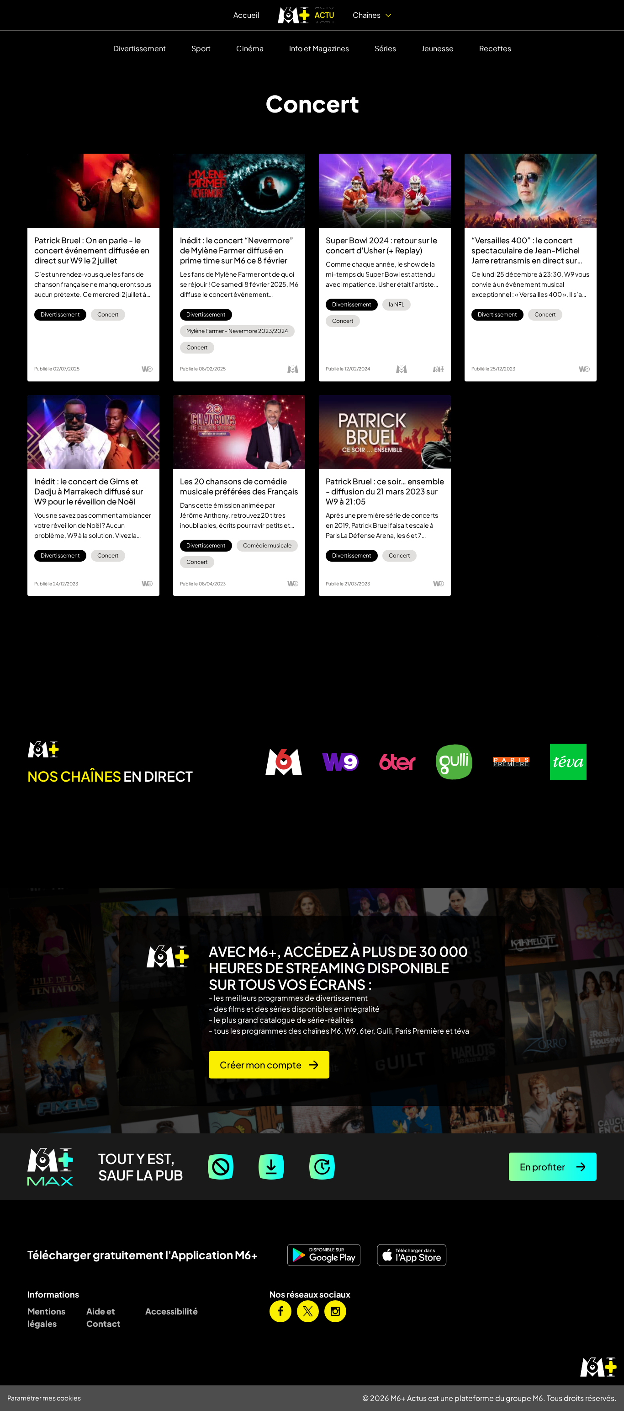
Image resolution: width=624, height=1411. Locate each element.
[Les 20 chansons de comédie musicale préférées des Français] (239, 432)
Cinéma (250, 48)
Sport (201, 48)
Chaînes (367, 15)
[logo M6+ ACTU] (306, 15)
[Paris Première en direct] (511, 762)
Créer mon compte (260, 1064)
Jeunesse (438, 48)
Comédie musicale (267, 545)
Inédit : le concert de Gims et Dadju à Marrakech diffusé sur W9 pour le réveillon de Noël (88, 491)
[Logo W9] (147, 369)
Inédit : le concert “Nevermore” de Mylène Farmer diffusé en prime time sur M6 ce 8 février (236, 250)
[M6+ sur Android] (327, 1255)
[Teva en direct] (568, 762)
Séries (385, 48)
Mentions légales (46, 1317)
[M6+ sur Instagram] (335, 1311)
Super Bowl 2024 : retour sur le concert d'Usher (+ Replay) (381, 245)
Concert (108, 314)
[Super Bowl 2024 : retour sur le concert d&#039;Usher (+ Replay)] (385, 191)
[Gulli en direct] (454, 762)
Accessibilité (167, 1311)
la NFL (396, 304)
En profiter (542, 1166)
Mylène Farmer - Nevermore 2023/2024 (237, 330)
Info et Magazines (319, 48)
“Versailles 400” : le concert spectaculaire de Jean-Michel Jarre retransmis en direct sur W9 (525, 250)
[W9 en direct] (340, 762)
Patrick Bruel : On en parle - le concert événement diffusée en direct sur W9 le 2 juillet (91, 250)
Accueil (246, 15)
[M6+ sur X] (308, 1311)
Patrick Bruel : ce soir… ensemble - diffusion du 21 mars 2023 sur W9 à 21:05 (385, 491)
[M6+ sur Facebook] (280, 1311)
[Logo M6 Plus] (438, 369)
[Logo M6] (292, 369)
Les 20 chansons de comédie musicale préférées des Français (239, 486)
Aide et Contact (103, 1317)
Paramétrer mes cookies (44, 1398)
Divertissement (139, 48)
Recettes (495, 48)
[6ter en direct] (397, 762)
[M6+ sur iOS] (415, 1255)
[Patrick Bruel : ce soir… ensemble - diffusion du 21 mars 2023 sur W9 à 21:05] (385, 432)
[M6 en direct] (141, 750)
